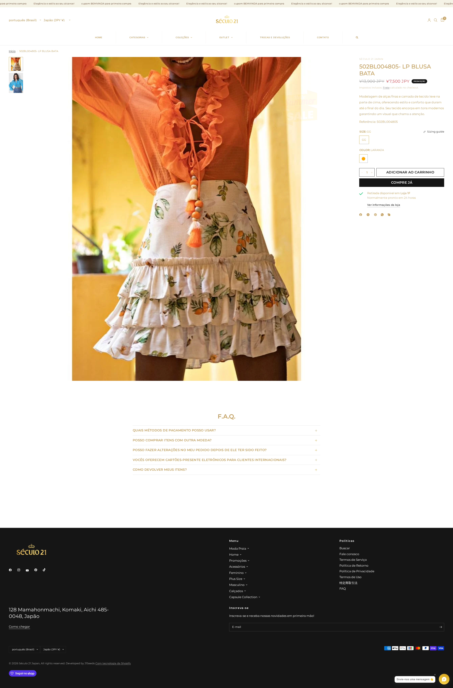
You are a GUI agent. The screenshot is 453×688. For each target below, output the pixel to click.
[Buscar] (435, 20)
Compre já (401, 182)
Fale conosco (349, 554)
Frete (386, 87)
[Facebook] (361, 215)
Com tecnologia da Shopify (113, 663)
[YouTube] (30, 570)
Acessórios (237, 566)
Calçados (236, 591)
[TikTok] (47, 570)
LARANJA (363, 158)
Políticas (347, 540)
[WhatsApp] (383, 215)
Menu (234, 540)
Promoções (237, 560)
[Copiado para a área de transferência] (390, 215)
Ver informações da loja (383, 205)
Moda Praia (237, 548)
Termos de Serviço (353, 559)
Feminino (236, 573)
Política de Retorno (353, 565)
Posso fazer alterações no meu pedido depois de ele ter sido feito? (199, 450)
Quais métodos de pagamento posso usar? (174, 430)
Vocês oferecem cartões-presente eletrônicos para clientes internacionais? (209, 460)
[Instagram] (21, 570)
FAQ (342, 588)
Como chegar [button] (19, 626)
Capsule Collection (243, 597)
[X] (369, 215)
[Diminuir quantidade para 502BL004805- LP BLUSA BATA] (362, 172)
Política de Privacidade (356, 571)
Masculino (237, 585)
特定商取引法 (348, 583)
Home (234, 554)
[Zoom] (341, 64)
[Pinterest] (376, 215)
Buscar (344, 548)
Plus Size (235, 579)
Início (12, 51)
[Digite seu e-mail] (440, 627)
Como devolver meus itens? (160, 470)
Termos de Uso (350, 577)
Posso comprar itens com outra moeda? (172, 440)
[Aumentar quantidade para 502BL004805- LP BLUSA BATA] (371, 172)
